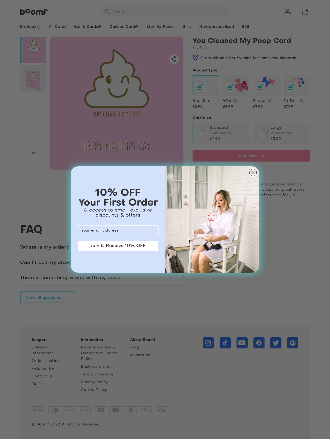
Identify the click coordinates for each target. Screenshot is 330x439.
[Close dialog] (253, 172)
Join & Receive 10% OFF (117, 246)
